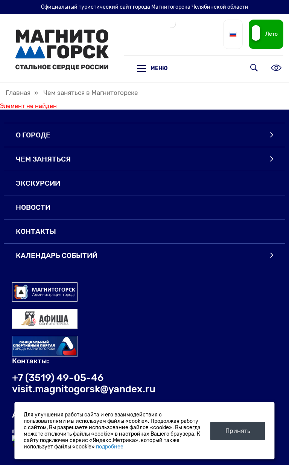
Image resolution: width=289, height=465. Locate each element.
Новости (33, 207)
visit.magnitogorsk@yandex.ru (83, 389)
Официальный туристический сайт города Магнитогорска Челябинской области (144, 7)
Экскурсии (38, 183)
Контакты (36, 231)
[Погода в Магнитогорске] (171, 27)
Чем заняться (43, 159)
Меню (159, 68)
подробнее (109, 447)
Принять (237, 431)
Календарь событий (56, 255)
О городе (33, 135)
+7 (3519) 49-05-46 (57, 377)
